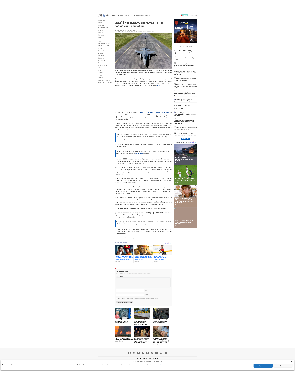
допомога (142, 31)
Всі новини (101, 20)
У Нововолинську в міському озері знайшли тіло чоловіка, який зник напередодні (184, 121)
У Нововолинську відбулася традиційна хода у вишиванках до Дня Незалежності (184, 93)
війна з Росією (137, 31)
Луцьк (100, 23)
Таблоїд (100, 68)
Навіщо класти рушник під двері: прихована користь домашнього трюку (185, 134)
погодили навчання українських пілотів (154, 113)
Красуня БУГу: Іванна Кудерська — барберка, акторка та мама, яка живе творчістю (185, 114)
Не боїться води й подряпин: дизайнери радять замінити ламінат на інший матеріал (185, 107)
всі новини (185, 138)
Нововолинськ (103, 28)
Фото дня (101, 63)
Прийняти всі (263, 366)
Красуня (100, 73)
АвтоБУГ (100, 48)
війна (132, 31)
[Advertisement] (147, 6)
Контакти (155, 358)
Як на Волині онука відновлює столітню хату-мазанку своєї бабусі (185, 128)
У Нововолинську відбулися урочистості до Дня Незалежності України (184, 65)
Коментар (119, 276)
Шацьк (100, 37)
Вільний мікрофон (104, 43)
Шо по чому (102, 58)
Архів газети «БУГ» (104, 80)
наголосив (139, 153)
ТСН (158, 85)
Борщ (99, 70)
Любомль (101, 35)
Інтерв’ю (120, 15)
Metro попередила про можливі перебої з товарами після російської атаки (184, 52)
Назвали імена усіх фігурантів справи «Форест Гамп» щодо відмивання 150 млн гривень (185, 73)
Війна (108, 15)
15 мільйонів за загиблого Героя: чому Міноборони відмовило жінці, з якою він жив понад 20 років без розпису (161, 341)
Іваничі (100, 32)
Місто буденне (102, 65)
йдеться (119, 139)
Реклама (139, 358)
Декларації (101, 55)
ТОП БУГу (101, 51)
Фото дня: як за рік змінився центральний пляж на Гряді (183, 100)
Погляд (132, 15)
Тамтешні (101, 78)
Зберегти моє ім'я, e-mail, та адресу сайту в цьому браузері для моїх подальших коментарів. (138, 298)
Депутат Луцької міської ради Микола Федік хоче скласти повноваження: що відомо (185, 86)
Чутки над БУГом (103, 46)
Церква (100, 53)
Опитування (102, 60)
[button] (292, 361)
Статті (126, 15)
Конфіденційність (147, 358)
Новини (113, 15)
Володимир (101, 25)
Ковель (100, 30)
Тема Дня (148, 15)
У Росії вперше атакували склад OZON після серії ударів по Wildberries (124, 340)
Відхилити (283, 366)
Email (147, 294)
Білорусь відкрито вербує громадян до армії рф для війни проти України (160, 321)
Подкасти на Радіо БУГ (105, 82)
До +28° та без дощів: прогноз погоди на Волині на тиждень (185, 79)
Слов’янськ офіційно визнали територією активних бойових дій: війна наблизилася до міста (142, 322)
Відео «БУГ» (140, 15)
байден (128, 31)
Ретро (100, 75)
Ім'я (146, 290)
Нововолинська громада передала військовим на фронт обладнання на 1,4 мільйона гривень (141, 340)
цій (160, 364)
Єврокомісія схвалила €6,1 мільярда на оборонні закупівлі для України (123, 321)
